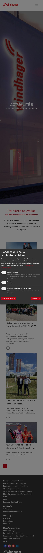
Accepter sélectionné (9, 298)
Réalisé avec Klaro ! (36, 302)
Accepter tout (36, 298)
